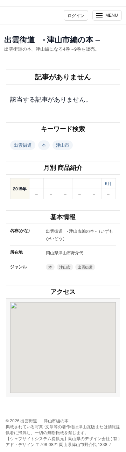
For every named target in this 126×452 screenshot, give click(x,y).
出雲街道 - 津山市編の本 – (52, 39)
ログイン (76, 15)
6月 (108, 183)
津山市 (63, 144)
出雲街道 (23, 144)
